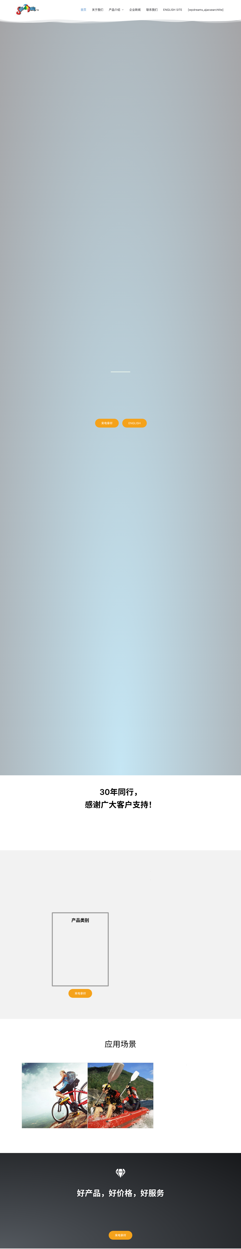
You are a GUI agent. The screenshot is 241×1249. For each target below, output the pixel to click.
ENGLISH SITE (172, 9)
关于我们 (97, 9)
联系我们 (152, 9)
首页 (83, 9)
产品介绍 (114, 9)
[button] (25, 1095)
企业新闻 (135, 9)
